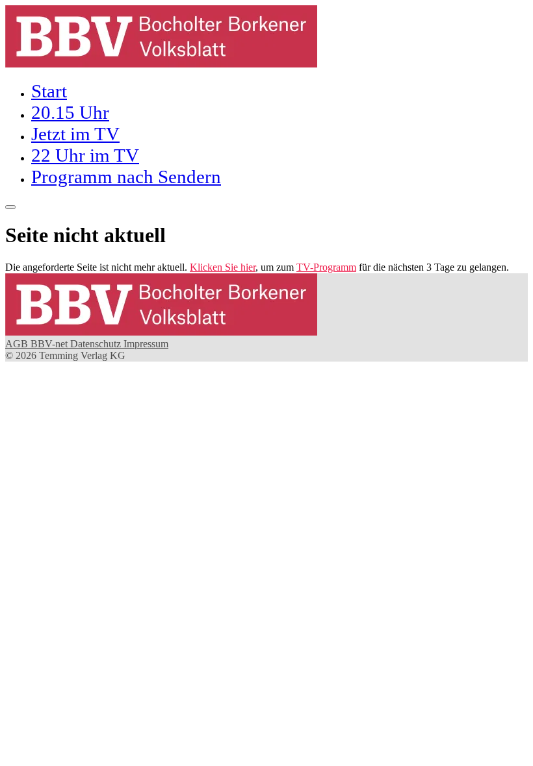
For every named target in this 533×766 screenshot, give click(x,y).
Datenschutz (97, 343)
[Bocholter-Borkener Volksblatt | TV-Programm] (161, 63)
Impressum (146, 343)
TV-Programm (326, 267)
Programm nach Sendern (126, 176)
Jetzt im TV (75, 133)
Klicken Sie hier (222, 267)
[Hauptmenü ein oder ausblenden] (10, 207)
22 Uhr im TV (85, 155)
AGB (18, 343)
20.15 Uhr (70, 112)
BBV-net (50, 343)
